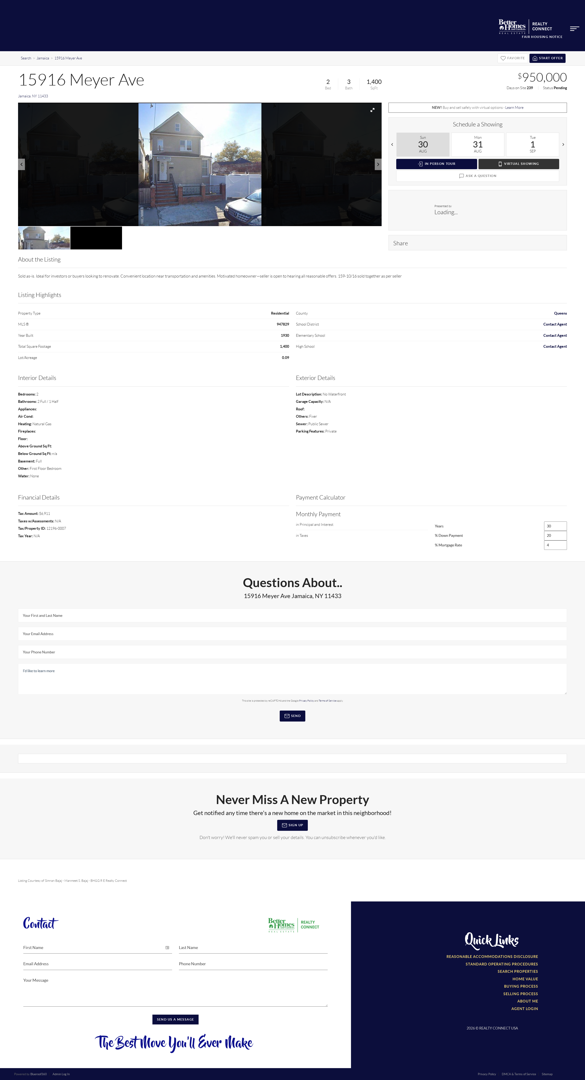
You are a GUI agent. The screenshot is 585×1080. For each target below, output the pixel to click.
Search (26, 58)
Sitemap (547, 1074)
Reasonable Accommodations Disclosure (492, 956)
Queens (560, 313)
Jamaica (43, 58)
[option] (199, 164)
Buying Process (521, 986)
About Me (527, 1001)
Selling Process (520, 994)
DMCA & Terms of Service (519, 1074)
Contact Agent (555, 324)
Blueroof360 (38, 1074)
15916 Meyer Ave (68, 58)
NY (34, 96)
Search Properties (518, 971)
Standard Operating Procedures (502, 964)
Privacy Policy (306, 700)
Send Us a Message (175, 1019)
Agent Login (524, 1009)
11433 (43, 96)
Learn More (514, 108)
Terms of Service (328, 700)
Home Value (525, 979)
